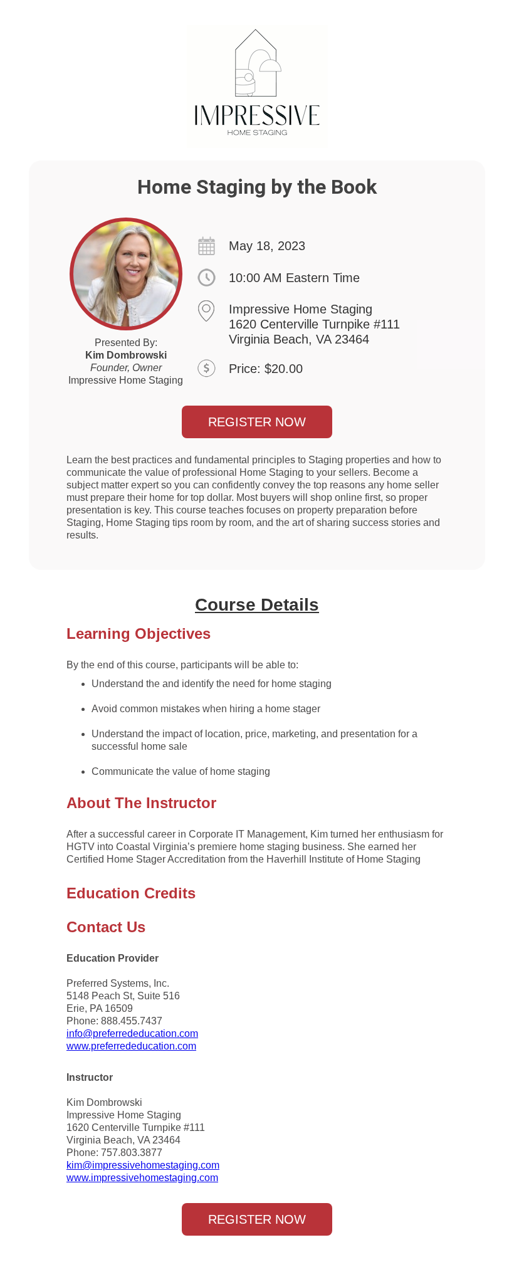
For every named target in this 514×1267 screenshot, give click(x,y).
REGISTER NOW (257, 422)
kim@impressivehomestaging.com (142, 1165)
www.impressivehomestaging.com (142, 1177)
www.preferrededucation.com (131, 1046)
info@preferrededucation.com (132, 1033)
